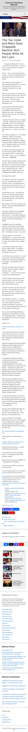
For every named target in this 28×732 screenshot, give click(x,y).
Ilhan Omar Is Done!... (17, 573)
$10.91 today (14, 155)
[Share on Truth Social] (16, 544)
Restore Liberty (6, 625)
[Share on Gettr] (21, 544)
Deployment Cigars (7, 611)
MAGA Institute (6, 630)
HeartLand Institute (7, 621)
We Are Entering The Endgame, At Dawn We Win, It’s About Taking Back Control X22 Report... (18, 582)
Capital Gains (7, 519)
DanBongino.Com (6, 614)
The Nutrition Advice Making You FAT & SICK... (18, 552)
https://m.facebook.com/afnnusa (17, 493)
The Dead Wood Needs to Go (18, 685)
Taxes (13, 519)
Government (7, 517)
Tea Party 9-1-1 (6, 639)
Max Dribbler (5, 694)
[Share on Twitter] (11, 544)
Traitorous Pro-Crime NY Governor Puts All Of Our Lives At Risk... (18, 560)
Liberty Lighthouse (7, 634)
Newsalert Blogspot (7, 632)
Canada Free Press (7, 618)
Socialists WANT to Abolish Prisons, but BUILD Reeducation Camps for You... (18, 567)
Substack (4, 472)
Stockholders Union (7, 650)
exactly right (22, 232)
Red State (4, 623)
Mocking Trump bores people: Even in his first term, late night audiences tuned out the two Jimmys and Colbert (13, 663)
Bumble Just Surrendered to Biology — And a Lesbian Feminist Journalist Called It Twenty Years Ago (14, 658)
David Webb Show (7, 609)
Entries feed (5, 717)
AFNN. (3, 479)
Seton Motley (5, 637)
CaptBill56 (5, 680)
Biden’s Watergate (9, 525)
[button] (25, 14)
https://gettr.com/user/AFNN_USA (17, 500)
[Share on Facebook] (6, 544)
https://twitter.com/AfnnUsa (14, 498)
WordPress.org (6, 722)
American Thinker (7, 616)
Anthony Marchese (21, 728)
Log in (3, 715)
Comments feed (6, 719)
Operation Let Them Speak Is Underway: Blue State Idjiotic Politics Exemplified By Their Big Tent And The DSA (14, 696)
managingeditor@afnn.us (8, 483)
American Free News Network (14, 4)
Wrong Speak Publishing (8, 627)
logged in (11, 536)
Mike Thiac (5, 701)
